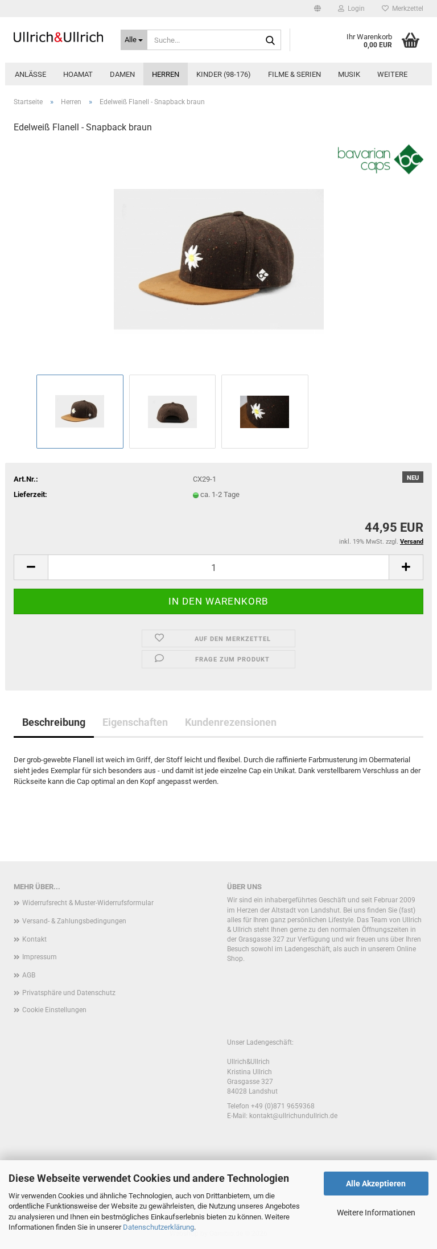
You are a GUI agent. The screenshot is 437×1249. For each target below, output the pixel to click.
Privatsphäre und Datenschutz (69, 993)
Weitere (392, 74)
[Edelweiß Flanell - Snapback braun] (219, 257)
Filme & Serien (294, 74)
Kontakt (34, 939)
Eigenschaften (135, 722)
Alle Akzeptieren (376, 1183)
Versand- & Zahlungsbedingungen (74, 921)
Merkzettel (406, 9)
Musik (349, 74)
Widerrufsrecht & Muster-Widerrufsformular (88, 903)
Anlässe (30, 74)
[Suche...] (270, 40)
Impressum (39, 957)
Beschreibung (53, 722)
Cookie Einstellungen (54, 1010)
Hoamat (78, 74)
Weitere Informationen (376, 1212)
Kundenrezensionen (231, 722)
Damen (122, 74)
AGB (28, 975)
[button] (317, 8)
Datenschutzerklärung (158, 1227)
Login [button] (354, 9)
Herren (165, 74)
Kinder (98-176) (223, 74)
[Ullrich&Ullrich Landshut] (59, 37)
